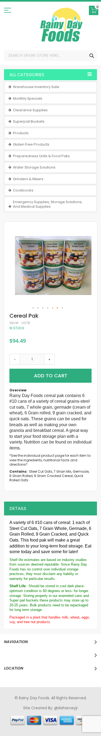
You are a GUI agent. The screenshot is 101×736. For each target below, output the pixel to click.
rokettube (29, 723)
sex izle (14, 718)
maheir (50, 713)
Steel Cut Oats (40, 471)
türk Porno (31, 718)
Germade (81, 471)
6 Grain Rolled (21, 475)
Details (17, 508)
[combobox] (50, 55)
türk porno (87, 718)
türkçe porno (70, 713)
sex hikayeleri (52, 723)
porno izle (34, 713)
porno (9, 713)
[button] (33, 308)
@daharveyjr (66, 708)
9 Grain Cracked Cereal (53, 475)
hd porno (92, 713)
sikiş (20, 713)
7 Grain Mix (62, 471)
